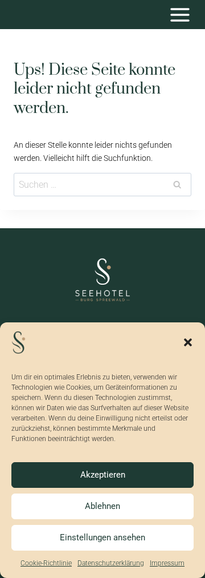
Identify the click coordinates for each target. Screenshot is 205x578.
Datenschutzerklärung (110, 563)
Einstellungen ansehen (102, 537)
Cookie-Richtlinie (46, 563)
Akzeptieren (102, 475)
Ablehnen (102, 506)
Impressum (167, 563)
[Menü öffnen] (179, 14)
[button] (188, 342)
